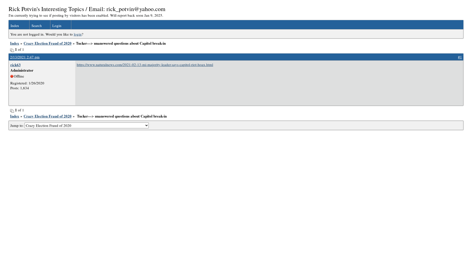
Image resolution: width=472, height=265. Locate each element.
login (78, 34)
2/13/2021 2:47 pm (25, 56)
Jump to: (17, 125)
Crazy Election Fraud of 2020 (48, 43)
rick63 (15, 64)
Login (56, 25)
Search (36, 25)
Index (15, 25)
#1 (460, 56)
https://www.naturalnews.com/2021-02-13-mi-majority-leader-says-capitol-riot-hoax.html (145, 64)
